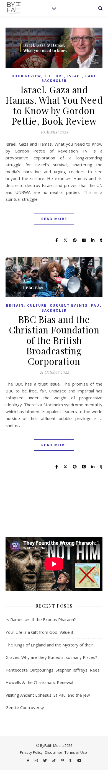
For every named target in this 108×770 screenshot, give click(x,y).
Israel (74, 76)
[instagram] (36, 760)
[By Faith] (14, 8)
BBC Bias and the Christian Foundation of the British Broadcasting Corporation (54, 340)
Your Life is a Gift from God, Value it (39, 632)
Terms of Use (76, 752)
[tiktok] (54, 760)
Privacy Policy (31, 752)
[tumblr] (70, 760)
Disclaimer (53, 752)
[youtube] (79, 760)
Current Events (69, 305)
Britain (15, 305)
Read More (54, 218)
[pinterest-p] (63, 760)
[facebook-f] (28, 760)
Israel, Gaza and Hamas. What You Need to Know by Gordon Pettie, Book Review (54, 105)
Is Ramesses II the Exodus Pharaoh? (41, 619)
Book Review (26, 76)
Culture (54, 76)
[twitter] (45, 760)
